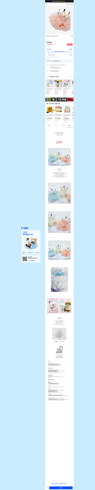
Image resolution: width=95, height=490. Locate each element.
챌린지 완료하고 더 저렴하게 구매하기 (59, 483)
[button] (24, 228)
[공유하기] (72, 36)
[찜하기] (53, 86)
